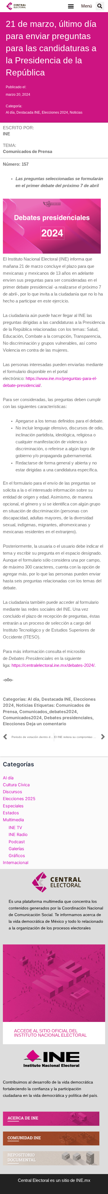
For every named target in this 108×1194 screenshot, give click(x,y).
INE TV (15, 827)
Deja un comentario (46, 723)
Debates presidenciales (68, 717)
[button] (71, 6)
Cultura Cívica (16, 784)
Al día (10, 112)
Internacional (15, 862)
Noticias (76, 112)
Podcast (17, 841)
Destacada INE (28, 112)
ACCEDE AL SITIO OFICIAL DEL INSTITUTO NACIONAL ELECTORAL (50, 1033)
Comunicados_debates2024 (48, 711)
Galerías (16, 848)
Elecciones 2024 (55, 112)
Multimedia (13, 819)
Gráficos (17, 855)
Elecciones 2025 (19, 798)
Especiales (13, 806)
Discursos (12, 791)
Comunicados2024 (22, 717)
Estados (11, 812)
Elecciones (14, 723)
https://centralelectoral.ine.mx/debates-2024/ (53, 665)
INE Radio (18, 834)
